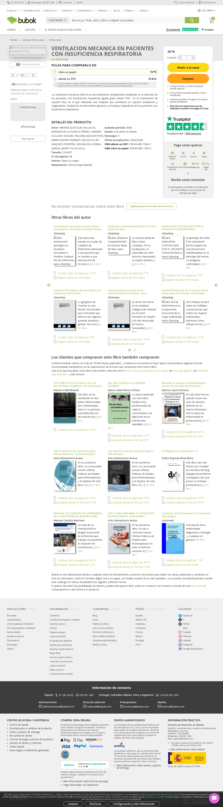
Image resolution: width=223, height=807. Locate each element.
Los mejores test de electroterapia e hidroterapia (131, 452)
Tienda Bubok (14, 619)
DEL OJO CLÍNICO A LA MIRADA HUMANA (126, 384)
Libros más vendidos (103, 628)
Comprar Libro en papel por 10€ (130, 339)
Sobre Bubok (17, 746)
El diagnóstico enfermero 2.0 (180, 451)
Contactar (67, 2)
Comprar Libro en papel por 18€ (130, 562)
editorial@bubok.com (99, 706)
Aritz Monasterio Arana (68, 458)
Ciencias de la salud (33, 40)
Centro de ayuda (19, 724)
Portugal (140, 640)
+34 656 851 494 (168, 695)
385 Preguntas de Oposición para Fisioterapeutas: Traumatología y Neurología (74, 454)
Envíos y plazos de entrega (25, 732)
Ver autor (28, 138)
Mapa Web (55, 653)
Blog (117, 10)
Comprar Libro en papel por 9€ (129, 273)
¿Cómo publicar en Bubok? (20, 623)
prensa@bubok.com (173, 706)
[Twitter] (33, 75)
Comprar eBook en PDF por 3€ (130, 440)
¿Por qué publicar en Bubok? (21, 628)
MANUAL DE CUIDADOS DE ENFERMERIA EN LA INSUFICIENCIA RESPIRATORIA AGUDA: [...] (78, 516)
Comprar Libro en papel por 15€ (76, 429)
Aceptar (73, 803)
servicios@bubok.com (136, 706)
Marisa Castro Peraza (175, 390)
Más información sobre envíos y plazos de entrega (139, 766)
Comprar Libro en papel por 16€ (76, 498)
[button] (207, 11)
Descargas (12, 644)
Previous (49, 285)
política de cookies (155, 796)
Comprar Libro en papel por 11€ (184, 337)
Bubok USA (141, 619)
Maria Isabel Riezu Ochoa (124, 390)
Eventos (67, 10)
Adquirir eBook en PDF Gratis (74, 277)
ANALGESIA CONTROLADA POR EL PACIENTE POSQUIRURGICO (183, 227)
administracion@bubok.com (58, 706)
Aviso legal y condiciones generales (29, 750)
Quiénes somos (57, 623)
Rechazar (95, 803)
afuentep (28, 126)
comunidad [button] (84, 10)
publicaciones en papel (155, 370)
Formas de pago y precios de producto (31, 739)
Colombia (140, 628)
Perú (138, 644)
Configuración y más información (134, 803)
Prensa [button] (102, 10)
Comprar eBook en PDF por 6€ (184, 502)
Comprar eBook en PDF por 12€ (76, 502)
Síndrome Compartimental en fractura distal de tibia (132, 227)
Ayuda (79, 2)
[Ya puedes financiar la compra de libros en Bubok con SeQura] (85, 764)
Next (216, 285)
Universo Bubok (58, 636)
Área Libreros (209, 2)
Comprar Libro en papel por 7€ (183, 275)
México (139, 636)
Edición (30, 29)
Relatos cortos (100, 644)
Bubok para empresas (61, 644)
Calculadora (13, 640)
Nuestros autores (15, 636)
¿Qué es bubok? (58, 665)
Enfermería (55, 40)
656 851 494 (86, 695)
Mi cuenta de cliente (21, 735)
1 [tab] (130, 350)
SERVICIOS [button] (50, 10)
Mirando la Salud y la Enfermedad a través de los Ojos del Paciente (184, 384)
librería (128, 370)
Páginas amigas (57, 632)
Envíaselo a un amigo (28, 84)
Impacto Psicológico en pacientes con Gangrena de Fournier (77, 291)
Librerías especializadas (105, 640)
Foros (95, 619)
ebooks (137, 370)
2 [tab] (135, 350)
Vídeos (10, 648)
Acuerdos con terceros (61, 661)
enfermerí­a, (35, 90)
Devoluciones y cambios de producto (31, 728)
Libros (11, 29)
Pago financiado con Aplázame (80, 784)
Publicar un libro (101, 623)
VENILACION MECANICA (24, 93)
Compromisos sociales (61, 673)
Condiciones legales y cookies (64, 619)
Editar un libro (57, 669)
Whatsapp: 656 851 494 (42, 2)
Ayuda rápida (13, 632)
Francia (139, 632)
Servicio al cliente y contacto (26, 743)
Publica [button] (12, 10)
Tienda (13, 40)
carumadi (168, 520)
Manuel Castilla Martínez (69, 520)
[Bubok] (21, 20)
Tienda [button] (128, 10)
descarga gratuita (183, 370)
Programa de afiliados (61, 640)
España (139, 615)
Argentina (140, 623)
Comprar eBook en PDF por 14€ (130, 567)
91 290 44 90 (17, 2)
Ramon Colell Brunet (66, 390)
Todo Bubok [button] (55, 20)
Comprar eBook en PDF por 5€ (184, 436)
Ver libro (96, 264)
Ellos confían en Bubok (104, 636)
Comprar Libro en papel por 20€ (184, 432)
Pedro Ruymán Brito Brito (177, 458)
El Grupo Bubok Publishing (63, 29)
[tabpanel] (132, 285)
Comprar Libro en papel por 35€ (76, 560)
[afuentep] (28, 107)
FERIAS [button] (143, 10)
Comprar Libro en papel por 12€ (76, 273)
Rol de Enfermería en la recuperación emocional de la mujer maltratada (185, 291)
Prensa (53, 628)
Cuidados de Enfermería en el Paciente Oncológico (186, 514)
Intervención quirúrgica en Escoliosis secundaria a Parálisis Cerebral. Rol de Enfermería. (78, 229)
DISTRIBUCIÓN (32, 10)
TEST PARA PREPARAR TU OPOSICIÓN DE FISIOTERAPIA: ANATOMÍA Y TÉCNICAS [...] (131, 516)
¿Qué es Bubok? (187, 2)
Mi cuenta (11, 615)
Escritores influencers (103, 632)
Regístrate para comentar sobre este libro (151, 206)
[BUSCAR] (192, 20)
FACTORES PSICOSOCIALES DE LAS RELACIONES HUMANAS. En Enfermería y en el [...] (78, 386)
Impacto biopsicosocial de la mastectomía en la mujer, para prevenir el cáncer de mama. (127, 293)
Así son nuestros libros (61, 657)
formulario (197, 585)
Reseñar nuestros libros (61, 649)
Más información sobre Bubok (187, 749)
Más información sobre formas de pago (85, 781)
